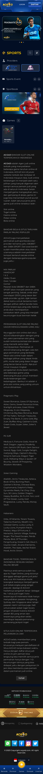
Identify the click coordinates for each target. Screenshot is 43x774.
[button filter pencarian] (37, 52)
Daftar (34, 4)
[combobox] (30, 52)
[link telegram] (14, 743)
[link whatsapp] (7, 743)
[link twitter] (35, 743)
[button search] (27, 53)
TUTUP (21, 678)
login (22, 4)
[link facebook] (21, 743)
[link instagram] (28, 743)
